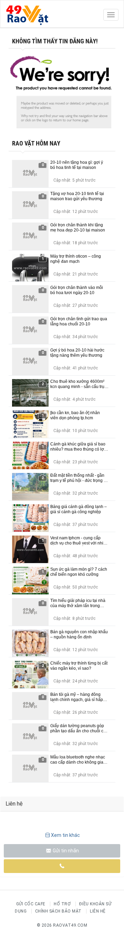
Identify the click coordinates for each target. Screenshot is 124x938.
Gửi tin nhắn (65, 850)
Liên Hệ (98, 911)
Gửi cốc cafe (30, 904)
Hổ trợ (62, 904)
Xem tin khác (65, 835)
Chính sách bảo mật (58, 911)
